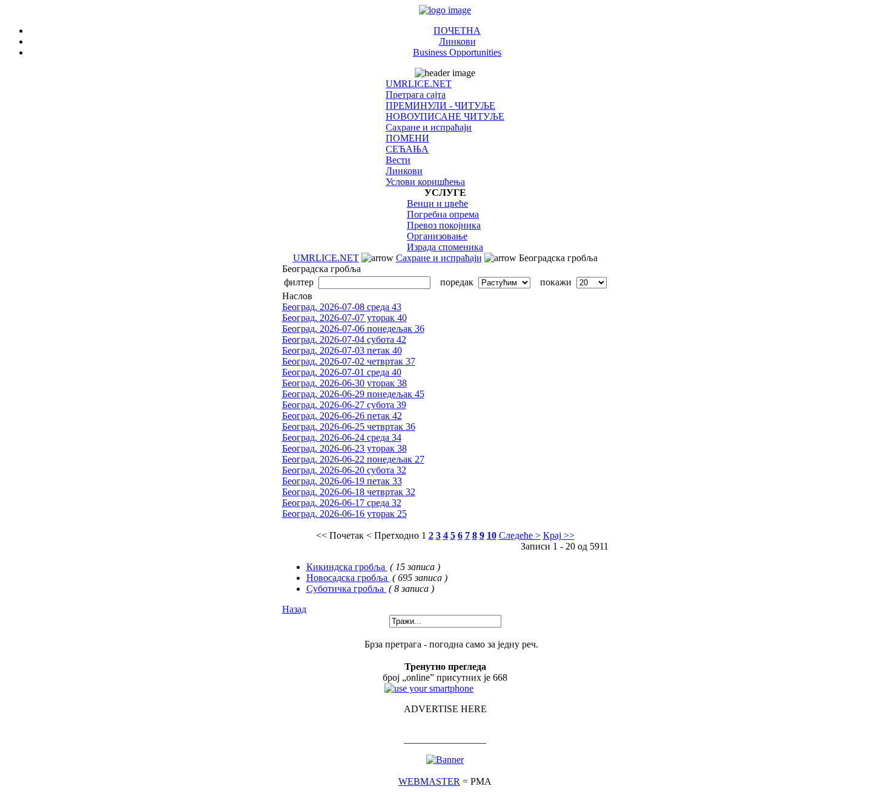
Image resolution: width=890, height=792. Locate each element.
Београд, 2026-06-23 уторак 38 (344, 448)
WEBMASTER (429, 781)
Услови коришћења (425, 182)
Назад (294, 609)
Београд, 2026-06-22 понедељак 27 (353, 459)
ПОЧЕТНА (457, 30)
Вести (398, 160)
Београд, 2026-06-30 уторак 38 (344, 383)
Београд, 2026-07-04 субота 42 (344, 339)
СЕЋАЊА (407, 149)
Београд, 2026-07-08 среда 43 (341, 307)
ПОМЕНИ (407, 138)
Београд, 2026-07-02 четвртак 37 (348, 361)
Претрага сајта (416, 94)
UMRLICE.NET (419, 84)
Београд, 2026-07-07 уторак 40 (344, 318)
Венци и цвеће (437, 203)
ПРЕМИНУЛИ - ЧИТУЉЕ (440, 105)
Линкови (457, 41)
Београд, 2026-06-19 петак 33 (342, 481)
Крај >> (559, 535)
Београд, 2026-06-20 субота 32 (344, 470)
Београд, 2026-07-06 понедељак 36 (353, 328)
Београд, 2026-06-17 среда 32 (341, 503)
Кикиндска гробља (346, 567)
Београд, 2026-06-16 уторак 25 (344, 513)
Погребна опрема (443, 214)
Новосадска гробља (348, 578)
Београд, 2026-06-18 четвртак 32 (348, 492)
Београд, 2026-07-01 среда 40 (341, 372)
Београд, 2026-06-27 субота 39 (344, 405)
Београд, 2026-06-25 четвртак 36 (348, 426)
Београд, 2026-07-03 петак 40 (342, 350)
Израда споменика (445, 247)
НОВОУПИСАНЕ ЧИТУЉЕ (445, 116)
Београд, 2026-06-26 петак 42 (342, 416)
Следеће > (520, 535)
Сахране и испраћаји (429, 127)
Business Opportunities (457, 52)
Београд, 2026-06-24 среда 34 (341, 437)
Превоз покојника (444, 225)
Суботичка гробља (346, 588)
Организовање (437, 236)
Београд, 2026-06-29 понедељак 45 (353, 394)
